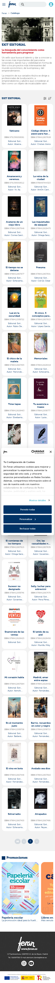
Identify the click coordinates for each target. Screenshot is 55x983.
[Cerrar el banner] (51, 452)
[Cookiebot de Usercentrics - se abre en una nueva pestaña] (32, 452)
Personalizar (26, 519)
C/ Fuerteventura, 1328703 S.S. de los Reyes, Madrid (27, 954)
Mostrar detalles (37, 500)
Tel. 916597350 (14, 958)
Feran (4, 13)
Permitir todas (27, 509)
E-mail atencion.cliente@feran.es (34, 958)
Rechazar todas (27, 528)
